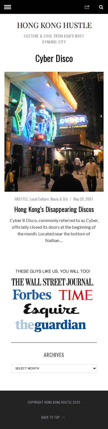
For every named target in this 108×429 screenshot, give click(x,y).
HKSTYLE (21, 199)
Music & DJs (59, 199)
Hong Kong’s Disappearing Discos (54, 209)
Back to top (51, 417)
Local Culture (39, 199)
